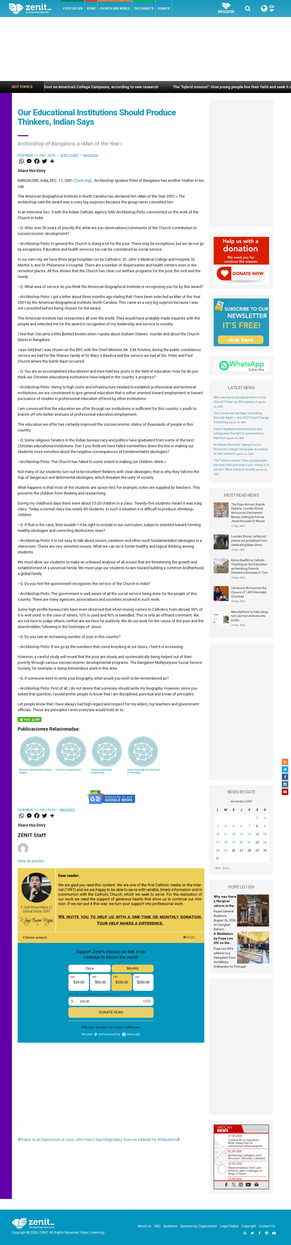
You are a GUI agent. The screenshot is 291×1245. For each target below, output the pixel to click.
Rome (91, 8)
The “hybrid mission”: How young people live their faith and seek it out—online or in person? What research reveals (241, 465)
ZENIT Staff (69, 155)
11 (225, 834)
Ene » (226, 868)
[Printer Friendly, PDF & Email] (30, 719)
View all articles (31, 861)
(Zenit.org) (82, 180)
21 (249, 842)
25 (225, 850)
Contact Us (267, 1226)
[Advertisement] (145, 49)
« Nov (217, 868)
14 (249, 834)
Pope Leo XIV (73, 8)
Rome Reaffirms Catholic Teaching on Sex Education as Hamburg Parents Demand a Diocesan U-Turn (249, 567)
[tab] (227, 1129)
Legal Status (229, 1226)
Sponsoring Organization (198, 1226)
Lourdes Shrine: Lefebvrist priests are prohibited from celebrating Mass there (249, 540)
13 (241, 834)
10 (217, 834)
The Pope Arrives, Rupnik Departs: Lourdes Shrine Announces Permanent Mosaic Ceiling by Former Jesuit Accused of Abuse (248, 513)
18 (225, 842)
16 (265, 834)
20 (241, 842)
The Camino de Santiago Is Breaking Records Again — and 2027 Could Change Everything (241, 417)
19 (233, 842)
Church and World (115, 8)
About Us (144, 1226)
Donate (164, 8)
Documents (144, 8)
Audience (170, 1226)
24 (217, 850)
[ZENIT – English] (35, 8)
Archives (90, 155)
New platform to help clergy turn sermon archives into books (249, 616)
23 (265, 842)
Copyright (249, 1226)
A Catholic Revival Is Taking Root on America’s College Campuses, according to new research (240, 449)
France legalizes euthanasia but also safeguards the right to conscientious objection (239, 433)
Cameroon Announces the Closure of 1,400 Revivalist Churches (249, 592)
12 (233, 834)
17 (217, 842)
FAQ (157, 1226)
